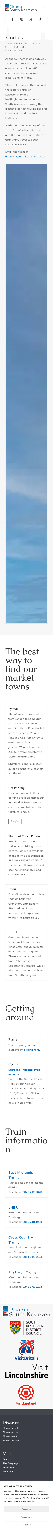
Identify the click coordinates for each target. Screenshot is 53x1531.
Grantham (8, 1467)
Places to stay (10, 1432)
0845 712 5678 (32, 1192)
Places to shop (11, 1440)
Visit (7, 1453)
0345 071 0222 (32, 1286)
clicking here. (31, 1049)
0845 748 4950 (32, 1222)
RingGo (15, 821)
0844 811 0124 (32, 1257)
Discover (11, 1422)
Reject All (26, 1524)
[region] (26, 1506)
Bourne (6, 1459)
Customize (26, 1517)
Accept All (27, 1509)
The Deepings (10, 1463)
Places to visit (10, 1427)
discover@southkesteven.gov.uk (25, 156)
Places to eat (10, 1436)
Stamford (8, 1471)
